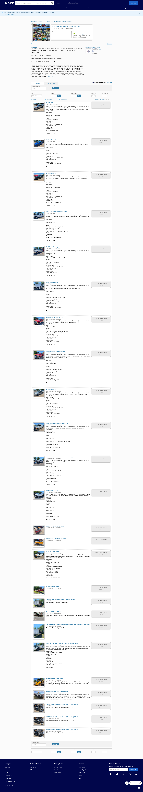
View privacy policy (9, 14)
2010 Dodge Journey (52, 247)
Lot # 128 (48, 693)
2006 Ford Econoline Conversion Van (56, 211)
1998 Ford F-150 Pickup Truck (54, 317)
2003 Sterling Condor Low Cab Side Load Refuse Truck (62, 643)
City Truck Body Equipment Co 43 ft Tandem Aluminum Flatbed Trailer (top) (68, 624)
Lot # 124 (48, 613)
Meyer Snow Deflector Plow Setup (56, 538)
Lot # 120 (48, 588)
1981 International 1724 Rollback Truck (57, 691)
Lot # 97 (48, 213)
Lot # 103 (48, 458)
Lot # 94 (48, 104)
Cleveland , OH (35, 43)
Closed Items (102, 99)
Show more (50, 76)
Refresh (34, 99)
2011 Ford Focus (51, 103)
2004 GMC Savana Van (52, 490)
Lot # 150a (48, 706)
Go (59, 95)
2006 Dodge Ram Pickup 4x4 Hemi (56, 351)
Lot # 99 (48, 284)
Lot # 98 (48, 248)
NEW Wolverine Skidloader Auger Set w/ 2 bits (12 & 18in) (62, 704)
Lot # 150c (48, 731)
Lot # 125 (48, 601)
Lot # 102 (48, 425)
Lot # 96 (48, 175)
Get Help (109, 82)
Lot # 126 (48, 645)
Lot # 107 (48, 553)
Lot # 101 (48, 353)
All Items (97, 99)
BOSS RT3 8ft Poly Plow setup (55, 526)
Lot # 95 (48, 141)
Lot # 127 (48, 680)
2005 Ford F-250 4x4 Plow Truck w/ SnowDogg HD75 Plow (63, 457)
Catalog (37, 83)
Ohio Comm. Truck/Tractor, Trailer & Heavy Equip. (60, 21)
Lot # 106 (48, 540)
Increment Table (63, 99)
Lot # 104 (48, 492)
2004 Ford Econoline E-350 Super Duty (57, 423)
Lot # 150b (48, 718)
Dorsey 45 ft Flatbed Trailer (54, 612)
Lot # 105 (48, 527)
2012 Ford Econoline (52, 282)
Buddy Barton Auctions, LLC (38, 21)
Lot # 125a (48, 626)
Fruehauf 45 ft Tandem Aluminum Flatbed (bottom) (60, 599)
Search (55, 88)
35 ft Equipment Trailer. (52, 586)
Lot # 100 (48, 319)
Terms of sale (51, 83)
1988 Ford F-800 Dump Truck (54, 678)
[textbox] (39, 88)
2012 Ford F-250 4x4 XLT (53, 551)
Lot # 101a (48, 391)
